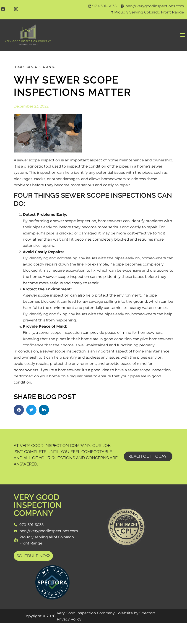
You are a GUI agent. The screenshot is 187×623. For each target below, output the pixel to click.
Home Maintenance (35, 67)
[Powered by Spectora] (52, 598)
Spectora (147, 613)
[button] (121, 35)
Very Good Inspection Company (38, 505)
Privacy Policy (69, 619)
